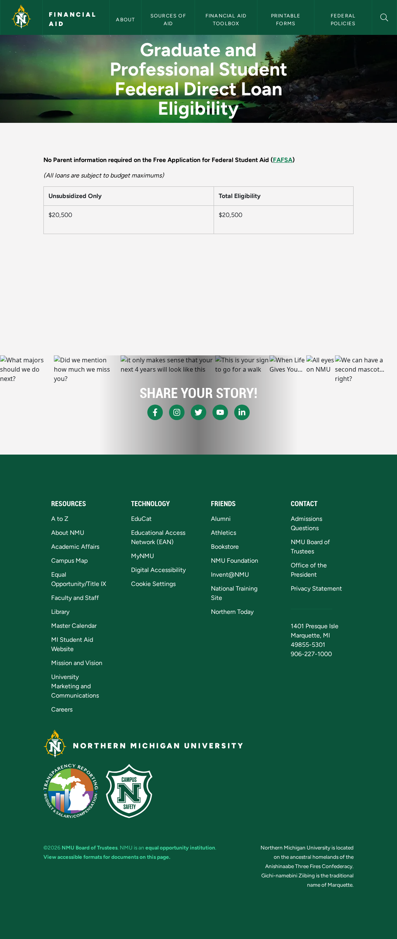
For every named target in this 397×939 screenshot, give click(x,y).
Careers (61, 709)
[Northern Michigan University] (21, 17)
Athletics (223, 532)
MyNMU (142, 556)
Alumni (221, 518)
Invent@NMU (230, 574)
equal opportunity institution (180, 847)
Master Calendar (74, 625)
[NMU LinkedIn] (242, 412)
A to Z (59, 518)
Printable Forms (286, 19)
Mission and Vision (76, 663)
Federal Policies (344, 19)
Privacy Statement (316, 588)
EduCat (141, 518)
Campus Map (69, 560)
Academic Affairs (75, 546)
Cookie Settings (153, 584)
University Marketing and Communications (75, 686)
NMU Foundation (234, 560)
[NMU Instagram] (177, 412)
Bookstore (225, 546)
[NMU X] (198, 412)
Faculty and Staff (75, 597)
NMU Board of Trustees (89, 847)
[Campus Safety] (129, 791)
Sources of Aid (169, 19)
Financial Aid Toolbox (227, 19)
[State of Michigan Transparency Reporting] (70, 791)
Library (60, 611)
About (125, 19)
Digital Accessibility (158, 570)
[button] (384, 16)
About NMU (67, 532)
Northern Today (232, 611)
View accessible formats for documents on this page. (106, 857)
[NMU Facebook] (155, 412)
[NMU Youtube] (220, 412)
